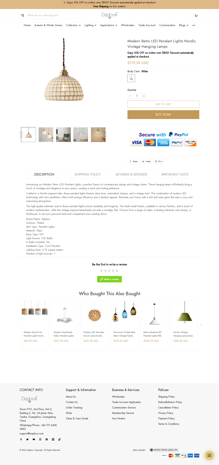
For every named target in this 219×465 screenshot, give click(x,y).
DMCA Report (139, 450)
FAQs (69, 413)
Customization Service (124, 407)
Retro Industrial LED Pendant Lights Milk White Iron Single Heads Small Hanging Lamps (153, 334)
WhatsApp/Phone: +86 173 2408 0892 (38, 427)
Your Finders (118, 418)
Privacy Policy (165, 413)
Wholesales (128, 25)
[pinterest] (47, 439)
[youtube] (35, 439)
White (144, 71)
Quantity (131, 90)
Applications (107, 25)
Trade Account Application (126, 402)
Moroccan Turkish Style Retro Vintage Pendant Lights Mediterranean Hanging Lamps (124, 334)
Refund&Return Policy (170, 402)
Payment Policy (166, 418)
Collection (72, 25)
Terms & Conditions (168, 424)
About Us (71, 397)
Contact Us (72, 402)
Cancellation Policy (168, 407)
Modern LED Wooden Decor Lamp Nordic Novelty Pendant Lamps (94, 334)
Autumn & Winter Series (48, 25)
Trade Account (147, 25)
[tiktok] (60, 439)
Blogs (182, 25)
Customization (167, 25)
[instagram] (41, 439)
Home (27, 25)
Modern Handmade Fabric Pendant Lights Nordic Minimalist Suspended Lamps (63, 334)
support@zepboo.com (32, 433)
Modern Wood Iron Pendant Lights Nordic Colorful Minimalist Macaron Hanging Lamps (34, 334)
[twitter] (28, 439)
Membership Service (123, 413)
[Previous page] (21, 134)
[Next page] (105, 134)
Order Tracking (74, 407)
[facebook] (22, 439)
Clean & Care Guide (77, 418)
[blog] (54, 439)
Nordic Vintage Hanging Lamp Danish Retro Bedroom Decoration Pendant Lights (183, 334)
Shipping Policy (166, 397)
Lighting (88, 25)
